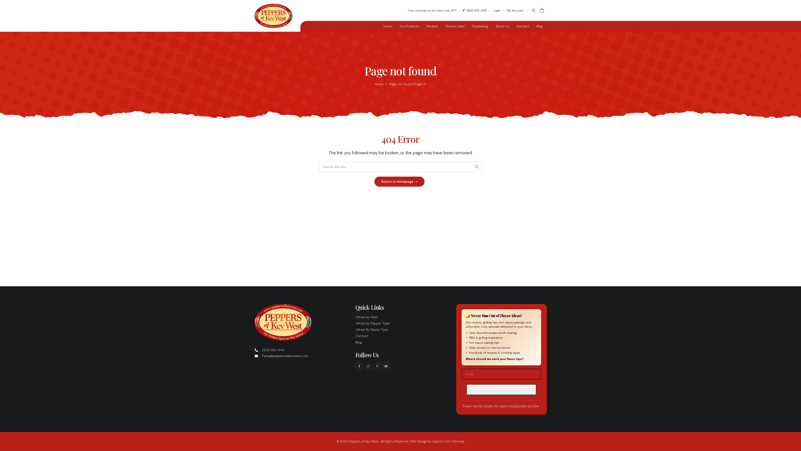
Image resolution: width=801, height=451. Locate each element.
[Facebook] (359, 366)
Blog (358, 342)
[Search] (477, 167)
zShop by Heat (366, 317)
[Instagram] (368, 366)
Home (379, 84)
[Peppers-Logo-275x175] (273, 16)
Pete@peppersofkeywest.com (285, 356)
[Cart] (542, 10)
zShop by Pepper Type (372, 323)
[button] (533, 10)
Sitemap (458, 441)
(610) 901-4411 (273, 350)
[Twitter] (377, 366)
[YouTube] (386, 366)
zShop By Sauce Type (371, 329)
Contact (361, 336)
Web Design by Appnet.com (430, 441)
